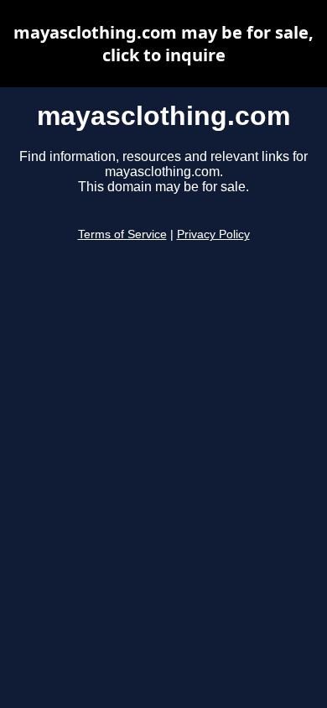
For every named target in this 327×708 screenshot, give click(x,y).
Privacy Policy (213, 234)
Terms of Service (122, 234)
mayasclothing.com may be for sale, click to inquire (163, 43)
